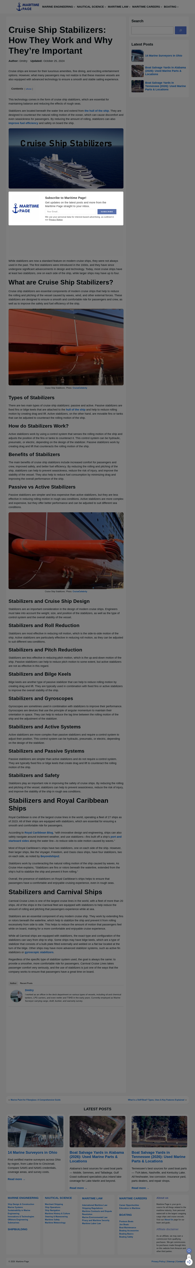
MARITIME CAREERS (133, 1198)
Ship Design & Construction (21, 1204)
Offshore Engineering (18, 1219)
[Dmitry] (16, 1001)
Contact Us (181, 1261)
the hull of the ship (97, 110)
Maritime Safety (52, 1219)
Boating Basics (126, 1234)
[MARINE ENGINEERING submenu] (74, 7)
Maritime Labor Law (91, 1223)
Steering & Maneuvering (56, 1216)
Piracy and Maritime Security (95, 1220)
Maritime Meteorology (55, 1223)
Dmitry (29, 990)
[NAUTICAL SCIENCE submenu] (105, 7)
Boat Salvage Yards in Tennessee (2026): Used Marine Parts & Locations (165, 86)
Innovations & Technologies (21, 1216)
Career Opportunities (129, 1205)
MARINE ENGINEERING (23, 1197)
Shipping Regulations (92, 1208)
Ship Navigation (52, 1210)
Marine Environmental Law (94, 1217)
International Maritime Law (94, 1205)
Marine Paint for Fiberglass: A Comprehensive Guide (35, 1100)
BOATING (125, 1214)
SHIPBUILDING (17, 1229)
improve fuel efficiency (23, 123)
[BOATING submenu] (178, 7)
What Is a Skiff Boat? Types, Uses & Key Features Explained (156, 1100)
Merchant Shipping (54, 1204)
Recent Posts (26, 983)
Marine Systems (15, 1207)
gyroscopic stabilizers (39, 952)
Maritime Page (22, 1261)
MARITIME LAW (92, 1198)
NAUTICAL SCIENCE (58, 1197)
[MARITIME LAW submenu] (130, 7)
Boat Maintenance (127, 1227)
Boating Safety (126, 1237)
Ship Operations (52, 1207)
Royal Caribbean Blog (39, 832)
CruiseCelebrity (80, 388)
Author (13, 983)
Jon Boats (124, 1224)
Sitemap (171, 1261)
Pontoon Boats (126, 1221)
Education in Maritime (129, 1208)
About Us (168, 1219)
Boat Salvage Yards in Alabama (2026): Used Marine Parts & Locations (165, 71)
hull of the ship (75, 409)
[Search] (180, 30)
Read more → (16, 1179)
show (29, 89)
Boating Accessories (129, 1230)
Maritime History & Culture (57, 1213)
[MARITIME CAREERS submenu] (161, 7)
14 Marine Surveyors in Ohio (163, 55)
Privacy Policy (158, 1261)
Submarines (13, 1223)
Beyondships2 (50, 856)
